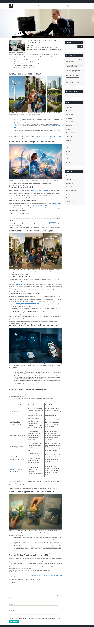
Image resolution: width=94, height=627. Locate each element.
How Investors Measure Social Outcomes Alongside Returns (73, 76)
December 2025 (69, 121)
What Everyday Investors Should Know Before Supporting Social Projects (46, 575)
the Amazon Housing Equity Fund (18, 284)
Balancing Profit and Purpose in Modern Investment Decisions (73, 71)
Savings (16, 571)
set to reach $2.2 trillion (19, 119)
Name (11, 598)
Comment (13, 582)
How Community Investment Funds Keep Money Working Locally (74, 60)
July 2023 (68, 162)
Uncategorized (69, 201)
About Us (40, 6)
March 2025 (68, 147)
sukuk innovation (52, 222)
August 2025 (69, 136)
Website (12, 610)
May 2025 (68, 140)
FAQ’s (62, 6)
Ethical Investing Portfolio (71, 190)
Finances (13, 571)
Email (11, 604)
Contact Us (56, 6)
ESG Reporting (69, 186)
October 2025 (69, 129)
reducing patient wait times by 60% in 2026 (41, 205)
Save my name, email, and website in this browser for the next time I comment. (36, 618)
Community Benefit (70, 183)
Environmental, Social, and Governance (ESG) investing (47, 136)
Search (68, 42)
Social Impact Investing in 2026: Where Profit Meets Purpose (22, 573)
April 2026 (68, 110)
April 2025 (68, 143)
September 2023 (70, 154)
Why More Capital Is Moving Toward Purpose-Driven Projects (74, 65)
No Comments (30, 45)
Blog (68, 6)
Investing (68, 194)
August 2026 (69, 107)
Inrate (22, 424)
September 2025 (70, 132)
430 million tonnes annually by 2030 (27, 120)
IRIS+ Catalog (14, 412)
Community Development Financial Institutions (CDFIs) (28, 303)
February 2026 (69, 114)
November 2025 (69, 125)
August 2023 (69, 158)
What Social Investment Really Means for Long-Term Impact (73, 81)
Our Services (48, 6)
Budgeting (68, 179)
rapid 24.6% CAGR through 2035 (23, 191)
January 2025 (69, 151)
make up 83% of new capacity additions (39, 190)
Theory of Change (16, 469)
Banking (68, 175)
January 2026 (69, 118)
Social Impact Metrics (71, 197)
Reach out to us (45, 566)
